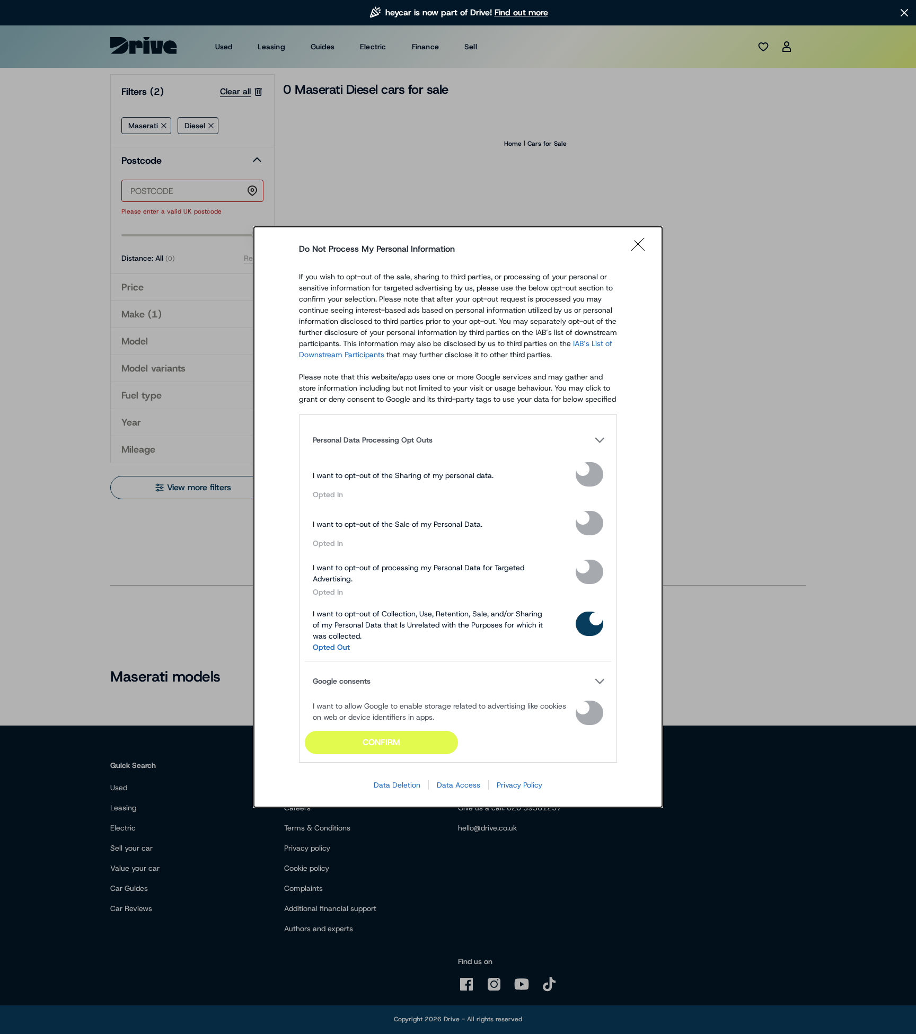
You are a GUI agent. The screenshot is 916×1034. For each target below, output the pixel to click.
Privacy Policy (519, 785)
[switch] (589, 474)
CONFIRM (381, 742)
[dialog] (458, 517)
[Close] (641, 249)
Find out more (521, 12)
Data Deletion (397, 785)
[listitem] (458, 440)
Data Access (458, 785)
